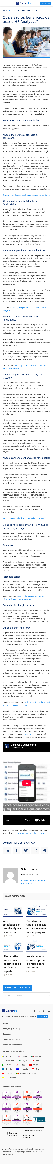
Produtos (7, 1034)
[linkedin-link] (44, 1011)
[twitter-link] (39, 1011)
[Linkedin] (7, 850)
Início (5, 11)
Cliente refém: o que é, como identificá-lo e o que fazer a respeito (12, 964)
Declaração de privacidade (22, 1152)
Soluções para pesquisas (13, 1029)
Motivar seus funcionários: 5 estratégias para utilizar (25, 518)
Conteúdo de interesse (12, 1045)
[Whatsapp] (35, 850)
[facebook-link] (34, 1011)
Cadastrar (46, 3)
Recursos (7, 1023)
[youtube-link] (49, 1011)
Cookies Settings (8, 1154)
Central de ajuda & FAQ (14, 1016)
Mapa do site (6, 1152)
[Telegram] (44, 850)
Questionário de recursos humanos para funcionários (26, 195)
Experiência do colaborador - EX (25, 11)
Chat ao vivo (30, 1016)
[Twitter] (26, 850)
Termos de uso (38, 1152)
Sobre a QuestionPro (11, 1039)
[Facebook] (16, 850)
